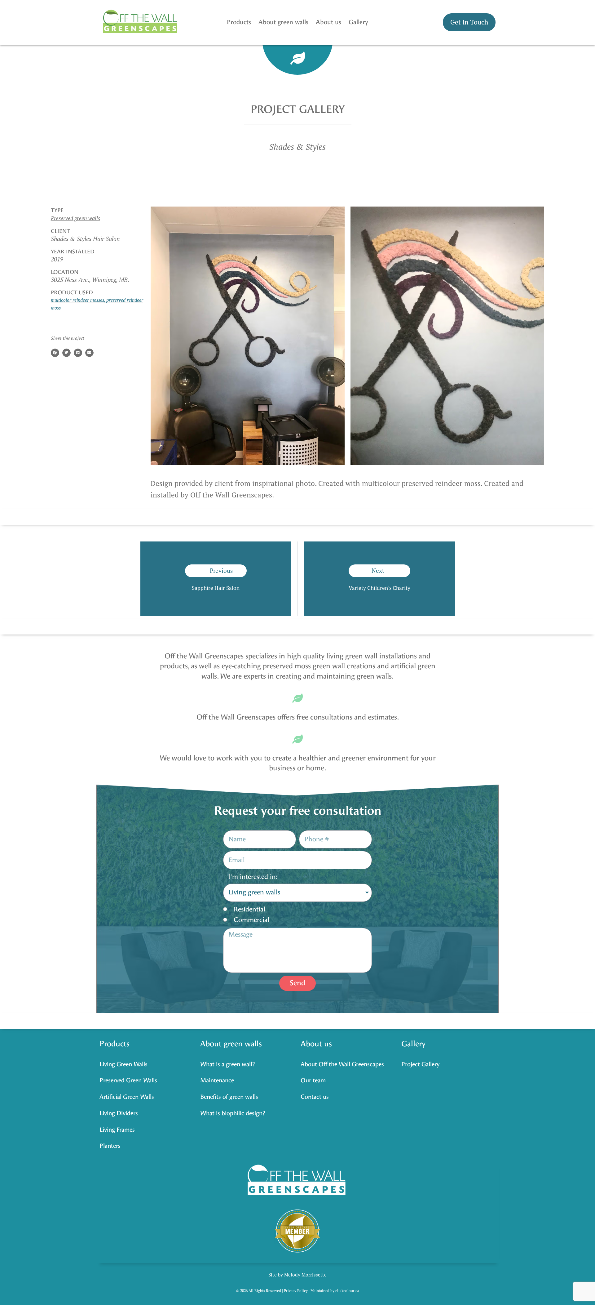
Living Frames (117, 1129)
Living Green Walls (123, 1064)
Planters (110, 1145)
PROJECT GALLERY (298, 109)
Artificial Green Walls (126, 1096)
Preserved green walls (75, 218)
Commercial (251, 920)
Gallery (358, 22)
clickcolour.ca (347, 1290)
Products (239, 22)
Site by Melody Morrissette (297, 1275)
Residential (249, 909)
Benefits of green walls (229, 1096)
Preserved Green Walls (128, 1080)
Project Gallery (420, 1064)
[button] (55, 353)
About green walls (283, 22)
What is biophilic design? (232, 1113)
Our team (313, 1080)
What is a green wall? (227, 1064)
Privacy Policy (296, 1290)
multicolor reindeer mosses (77, 300)
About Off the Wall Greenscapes (342, 1064)
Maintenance (217, 1080)
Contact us (315, 1096)
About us (328, 22)
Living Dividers (118, 1113)
